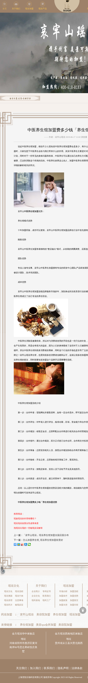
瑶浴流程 (19, 591)
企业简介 (36, 591)
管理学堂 (27, 98)
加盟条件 (63, 596)
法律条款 (77, 668)
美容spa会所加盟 (46, 624)
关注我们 (21, 668)
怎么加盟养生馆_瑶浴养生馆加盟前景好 (43, 540)
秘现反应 (19, 605)
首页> (20, 98)
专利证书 (47, 591)
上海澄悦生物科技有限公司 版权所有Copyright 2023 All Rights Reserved (50, 677)
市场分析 (63, 591)
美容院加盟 (43, 614)
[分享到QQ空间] (18, 544)
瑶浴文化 (8, 591)
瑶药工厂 (47, 600)
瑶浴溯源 (8, 596)
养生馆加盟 (60, 614)
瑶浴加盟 (74, 614)
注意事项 (19, 600)
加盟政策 (63, 600)
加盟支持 (63, 605)
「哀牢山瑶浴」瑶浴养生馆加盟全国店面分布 (46, 535)
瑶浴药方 (8, 605)
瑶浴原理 (8, 600)
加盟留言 (74, 600)
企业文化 (36, 596)
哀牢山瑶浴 (27, 614)
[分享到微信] (29, 544)
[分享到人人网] (25, 544)
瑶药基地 (36, 600)
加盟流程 (74, 591)
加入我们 (35, 668)
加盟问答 (74, 605)
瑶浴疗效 (19, 596)
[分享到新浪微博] (22, 544)
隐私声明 (63, 668)
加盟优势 (74, 596)
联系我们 (47, 596)
